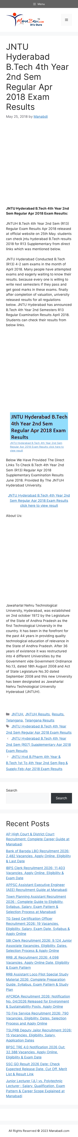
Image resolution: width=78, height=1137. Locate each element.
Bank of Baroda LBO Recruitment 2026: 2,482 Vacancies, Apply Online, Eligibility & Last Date (38, 856)
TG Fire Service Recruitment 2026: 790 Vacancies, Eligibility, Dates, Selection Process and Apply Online (37, 1018)
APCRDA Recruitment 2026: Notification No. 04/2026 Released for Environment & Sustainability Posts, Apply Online (38, 1001)
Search (11, 790)
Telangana (14, 720)
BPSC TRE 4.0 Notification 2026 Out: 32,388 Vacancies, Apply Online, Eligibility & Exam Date (35, 1052)
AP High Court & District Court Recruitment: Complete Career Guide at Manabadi (37, 839)
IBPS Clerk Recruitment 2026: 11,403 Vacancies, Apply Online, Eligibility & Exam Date (35, 873)
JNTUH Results (37, 714)
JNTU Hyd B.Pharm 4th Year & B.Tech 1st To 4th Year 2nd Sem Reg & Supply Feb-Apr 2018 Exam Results (37, 763)
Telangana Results (39, 720)
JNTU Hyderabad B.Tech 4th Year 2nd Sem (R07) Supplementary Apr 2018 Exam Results (38, 744)
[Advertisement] (39, 165)
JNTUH (17, 714)
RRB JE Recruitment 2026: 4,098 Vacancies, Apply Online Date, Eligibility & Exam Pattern (37, 962)
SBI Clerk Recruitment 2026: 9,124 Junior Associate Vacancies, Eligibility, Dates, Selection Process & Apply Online (39, 946)
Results (58, 714)
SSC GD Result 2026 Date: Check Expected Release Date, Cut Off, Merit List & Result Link (36, 1069)
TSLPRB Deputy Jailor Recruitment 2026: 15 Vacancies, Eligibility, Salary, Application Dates (39, 1035)
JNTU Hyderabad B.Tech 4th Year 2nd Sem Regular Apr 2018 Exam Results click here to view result (37, 447)
